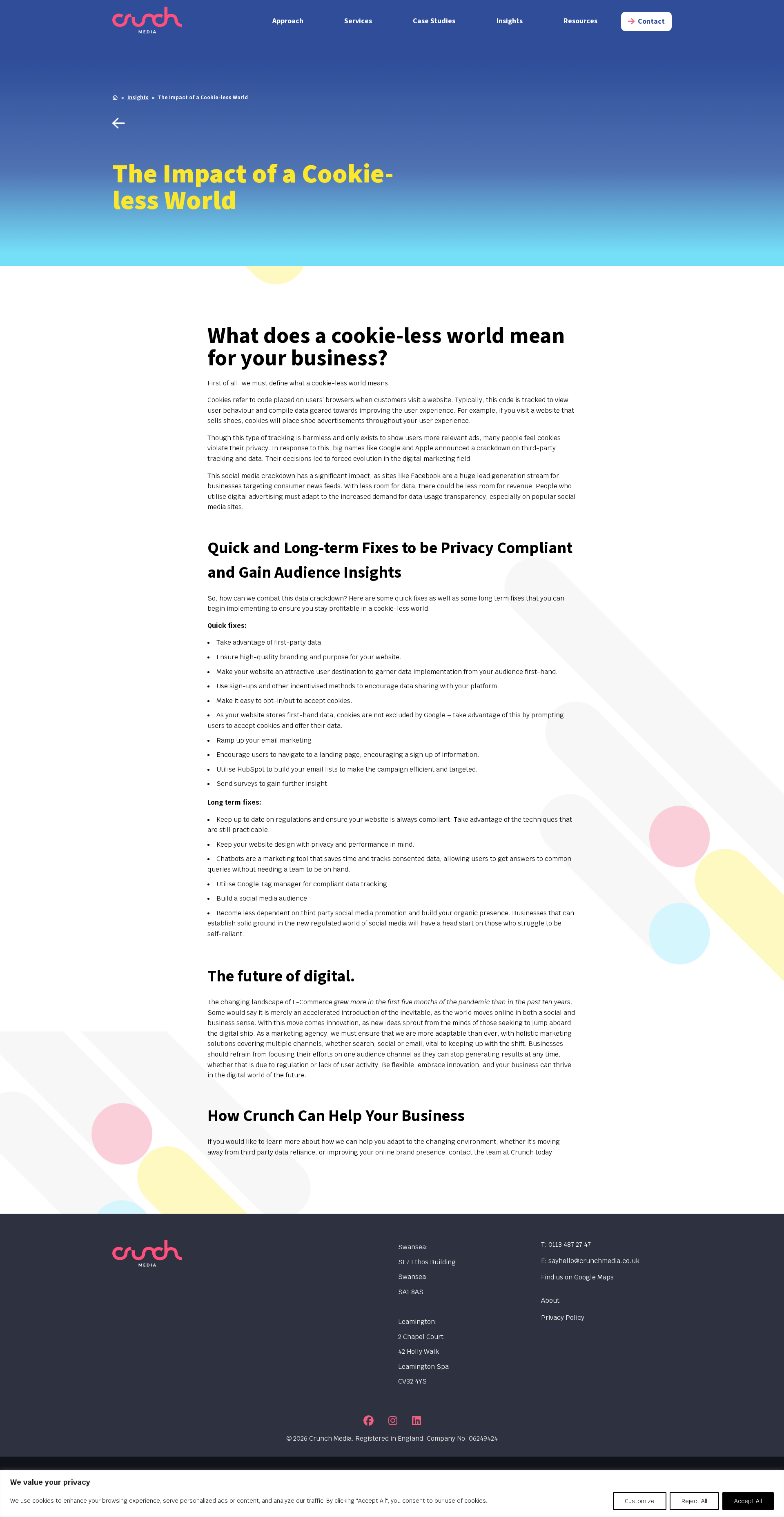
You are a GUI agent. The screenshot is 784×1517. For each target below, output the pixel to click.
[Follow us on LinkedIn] (416, 1420)
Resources (580, 21)
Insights (510, 21)
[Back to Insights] (273, 124)
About (550, 1300)
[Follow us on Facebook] (368, 1420)
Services (358, 21)
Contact (651, 21)
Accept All (748, 1501)
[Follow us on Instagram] (392, 1420)
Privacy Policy (562, 1317)
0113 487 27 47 (569, 1244)
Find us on (577, 1277)
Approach (287, 21)
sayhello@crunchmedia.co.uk (593, 1261)
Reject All (694, 1501)
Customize (640, 1501)
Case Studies (434, 21)
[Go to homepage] (177, 21)
